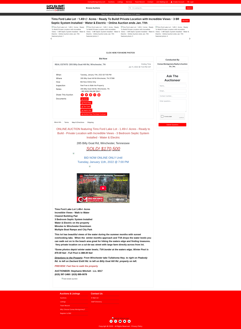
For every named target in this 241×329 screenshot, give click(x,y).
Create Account (178, 2)
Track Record (140, 2)
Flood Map (87, 103)
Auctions (111, 2)
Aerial (85, 99)
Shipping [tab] (90, 122)
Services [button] (129, 2)
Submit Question (172, 125)
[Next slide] (189, 38)
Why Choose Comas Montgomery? (72, 309)
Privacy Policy (136, 326)
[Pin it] (90, 95)
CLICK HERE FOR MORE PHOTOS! (120, 53)
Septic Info (87, 110)
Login (191, 2)
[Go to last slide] (51, 38)
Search (189, 8)
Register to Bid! (65, 313)
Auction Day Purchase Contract (94, 114)
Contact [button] (150, 2)
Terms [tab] (66, 122)
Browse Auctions (93, 8)
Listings (120, 2)
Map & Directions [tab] (78, 122)
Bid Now (186, 21)
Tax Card (86, 106)
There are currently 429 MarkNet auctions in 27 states (120, 14)
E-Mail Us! (94, 298)
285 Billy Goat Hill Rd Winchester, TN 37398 (97, 78)
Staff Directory (96, 302)
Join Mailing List (162, 2)
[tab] (58, 122)
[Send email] (95, 95)
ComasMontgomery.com (96, 2)
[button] (82, 95)
